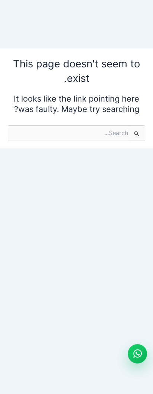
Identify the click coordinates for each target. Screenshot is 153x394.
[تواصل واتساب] (137, 353)
